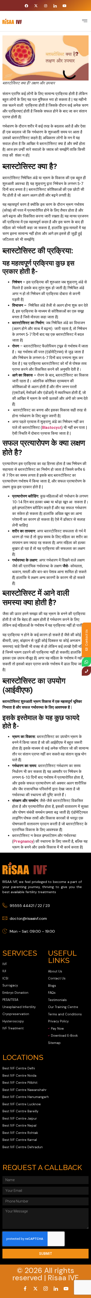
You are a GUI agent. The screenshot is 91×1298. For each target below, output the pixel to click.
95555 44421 (22, 905)
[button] (85, 21)
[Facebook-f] (25, 1288)
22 (40, 905)
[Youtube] (64, 6)
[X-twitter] (36, 6)
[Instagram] (45, 6)
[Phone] (86, 671)
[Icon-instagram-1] (45, 1288)
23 (47, 905)
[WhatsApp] (86, 661)
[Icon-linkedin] (55, 6)
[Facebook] (26, 6)
